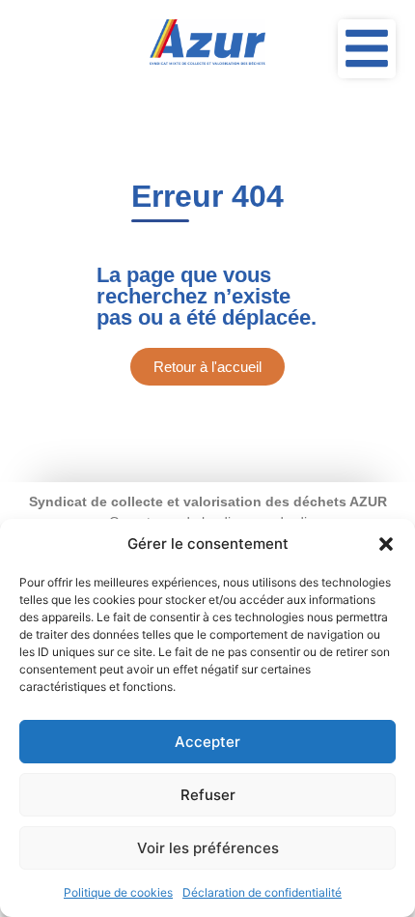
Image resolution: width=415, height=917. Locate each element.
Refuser (207, 795)
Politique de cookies (118, 892)
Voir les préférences (208, 848)
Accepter (207, 741)
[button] (386, 544)
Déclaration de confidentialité (262, 892)
